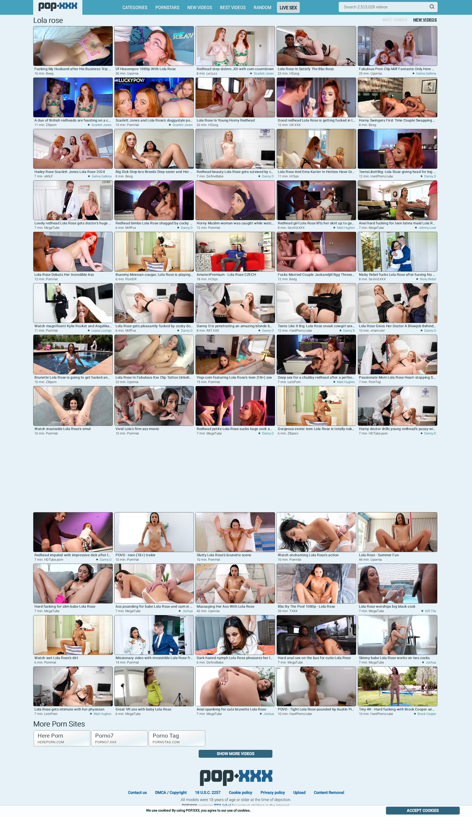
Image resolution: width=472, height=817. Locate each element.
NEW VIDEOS (199, 7)
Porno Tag (166, 738)
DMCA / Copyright (171, 792)
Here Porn (51, 738)
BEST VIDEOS (233, 7)
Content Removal (329, 792)
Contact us (137, 792)
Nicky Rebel (427, 279)
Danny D (267, 176)
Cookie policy (240, 792)
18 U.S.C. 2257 (208, 792)
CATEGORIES (134, 7)
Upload (299, 792)
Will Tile (430, 611)
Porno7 (106, 738)
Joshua (187, 611)
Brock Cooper (426, 714)
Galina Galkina (425, 73)
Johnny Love (427, 228)
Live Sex (288, 7)
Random (262, 7)
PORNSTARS (167, 7)
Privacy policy (273, 792)
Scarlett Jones (263, 73)
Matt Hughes (345, 228)
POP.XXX (236, 778)
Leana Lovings (101, 330)
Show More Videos (235, 753)
